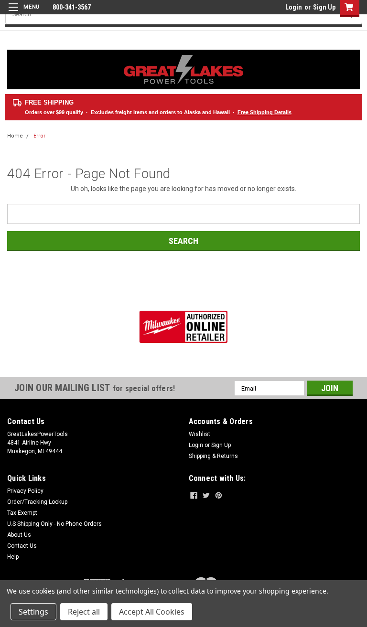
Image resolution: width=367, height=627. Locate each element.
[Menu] (22, 13)
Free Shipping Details (264, 112)
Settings (33, 611)
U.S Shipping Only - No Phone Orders (54, 524)
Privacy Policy (25, 491)
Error (39, 136)
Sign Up (324, 7)
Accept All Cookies (151, 611)
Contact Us (22, 545)
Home (15, 136)
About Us (19, 534)
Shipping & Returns (213, 456)
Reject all (84, 611)
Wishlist (199, 434)
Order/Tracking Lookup (37, 502)
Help (13, 556)
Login (293, 7)
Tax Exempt (22, 513)
